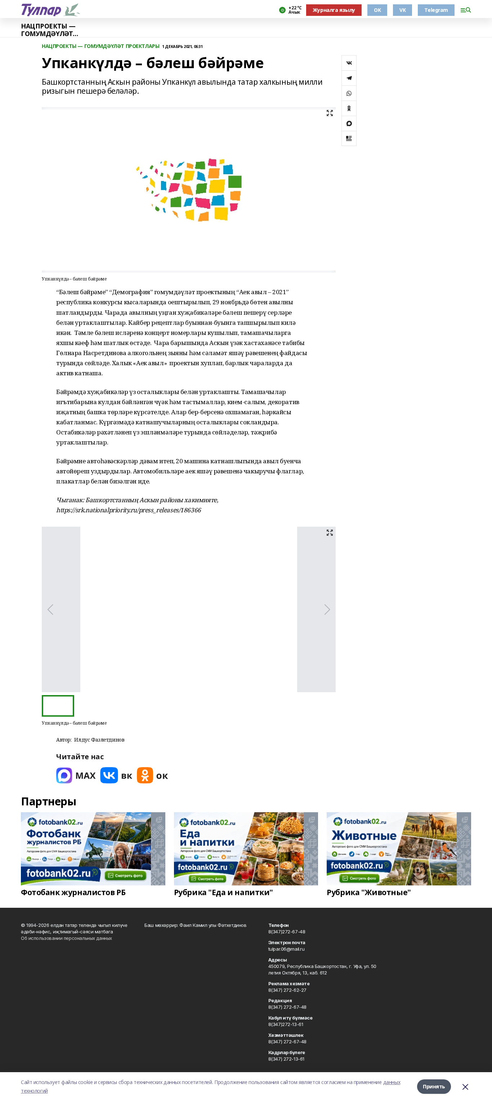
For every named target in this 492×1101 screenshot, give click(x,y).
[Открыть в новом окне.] (76, 775)
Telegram (436, 9)
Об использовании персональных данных (66, 938)
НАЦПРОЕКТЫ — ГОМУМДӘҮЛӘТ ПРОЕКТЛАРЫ (48, 30)
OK (377, 9)
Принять (434, 1086)
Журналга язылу (334, 9)
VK (402, 9)
